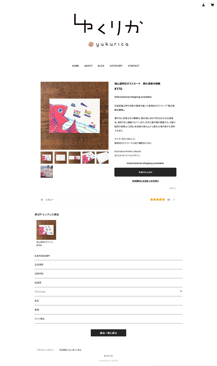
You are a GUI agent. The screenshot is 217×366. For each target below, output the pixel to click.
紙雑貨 (38, 282)
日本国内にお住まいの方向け (145, 181)
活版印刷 (39, 273)
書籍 (37, 309)
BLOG (101, 66)
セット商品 (40, 318)
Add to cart (145, 172)
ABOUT (88, 66)
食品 (37, 300)
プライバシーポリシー (45, 350)
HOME (75, 66)
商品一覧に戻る (108, 333)
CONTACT (134, 66)
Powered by (105, 360)
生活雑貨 (39, 264)
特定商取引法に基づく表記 (70, 350)
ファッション (40, 291)
